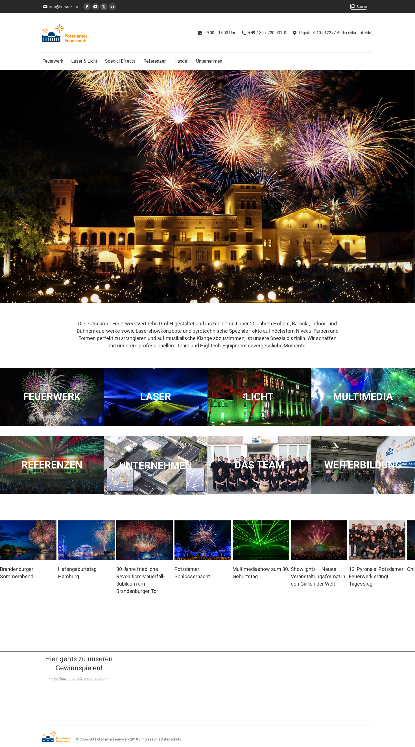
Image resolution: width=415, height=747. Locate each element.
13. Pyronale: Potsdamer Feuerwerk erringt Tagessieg (318, 576)
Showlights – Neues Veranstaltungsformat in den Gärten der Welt (260, 576)
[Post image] (28, 540)
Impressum (149, 739)
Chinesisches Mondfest (376, 569)
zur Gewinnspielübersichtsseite (78, 678)
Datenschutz (171, 739)
